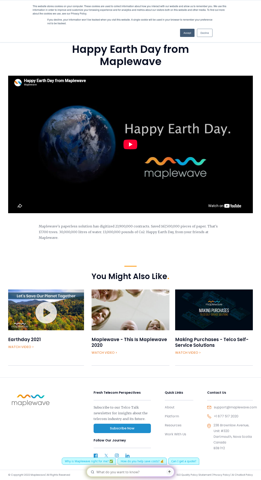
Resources (173, 425)
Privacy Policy (221, 475)
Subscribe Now (122, 428)
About (170, 407)
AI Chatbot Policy (242, 475)
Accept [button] (187, 32)
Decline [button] (204, 32)
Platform (172, 416)
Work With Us (175, 434)
